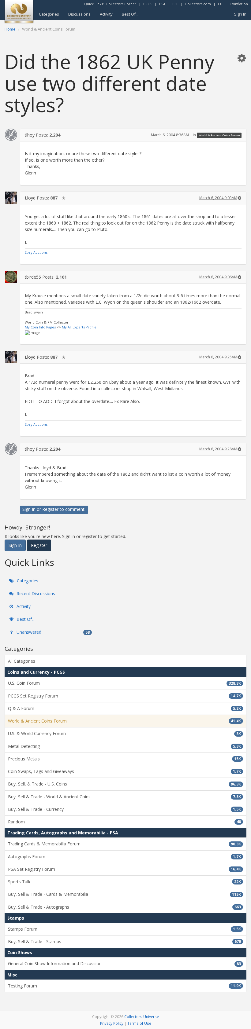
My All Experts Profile (79, 327)
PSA (162, 4)
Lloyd (30, 198)
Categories (49, 14)
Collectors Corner (121, 4)
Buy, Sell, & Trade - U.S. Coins (124, 784)
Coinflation (239, 4)
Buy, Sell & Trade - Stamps (124, 941)
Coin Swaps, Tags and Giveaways (124, 771)
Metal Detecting (124, 746)
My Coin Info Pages (40, 327)
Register (50, 509)
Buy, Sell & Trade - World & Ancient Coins (124, 797)
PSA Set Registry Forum (124, 869)
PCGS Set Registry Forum (124, 696)
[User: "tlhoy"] (11, 135)
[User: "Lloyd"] (11, 198)
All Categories (21, 661)
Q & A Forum (124, 708)
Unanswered (52, 632)
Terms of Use (139, 1023)
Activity (106, 14)
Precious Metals (124, 759)
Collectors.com (198, 4)
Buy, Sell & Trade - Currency (124, 809)
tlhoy (30, 135)
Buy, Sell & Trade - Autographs (124, 907)
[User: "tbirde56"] (11, 277)
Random (124, 822)
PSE (175, 4)
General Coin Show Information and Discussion (124, 963)
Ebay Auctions (36, 252)
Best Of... (130, 14)
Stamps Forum (124, 929)
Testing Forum (124, 986)
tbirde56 (33, 277)
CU (220, 4)
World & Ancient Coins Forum (219, 135)
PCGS (147, 4)
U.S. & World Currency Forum (124, 733)
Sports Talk (124, 881)
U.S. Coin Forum (124, 683)
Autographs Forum (124, 856)
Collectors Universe (141, 1016)
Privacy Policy (111, 1023)
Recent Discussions (35, 593)
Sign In (240, 14)
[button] (241, 57)
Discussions (79, 14)
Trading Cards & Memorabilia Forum (124, 844)
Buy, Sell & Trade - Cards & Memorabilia (124, 894)
